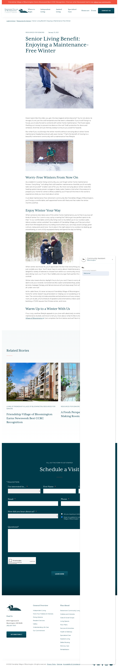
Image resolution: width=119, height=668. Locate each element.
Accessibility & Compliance (71, 664)
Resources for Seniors (24, 21)
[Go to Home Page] (16, 11)
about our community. (102, 2)
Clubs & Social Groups (67, 618)
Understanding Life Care (41, 627)
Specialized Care (65, 635)
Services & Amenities (67, 628)
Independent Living (39, 610)
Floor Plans (63, 625)
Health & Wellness (66, 632)
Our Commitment (39, 630)
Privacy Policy (51, 664)
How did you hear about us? (22, 512)
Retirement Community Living (70, 610)
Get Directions (16, 633)
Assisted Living (65, 639)
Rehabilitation (64, 649)
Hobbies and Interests (67, 614)
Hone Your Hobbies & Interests (43, 614)
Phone (65, 499)
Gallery (35, 624)
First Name (49, 487)
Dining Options (38, 617)
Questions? (13, 527)
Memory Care (64, 646)
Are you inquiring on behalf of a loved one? (77, 514)
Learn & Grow (11, 21)
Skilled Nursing (65, 642)
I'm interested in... (18, 487)
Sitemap (59, 664)
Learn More (59, 574)
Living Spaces (64, 621)
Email (11, 499)
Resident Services (39, 620)
